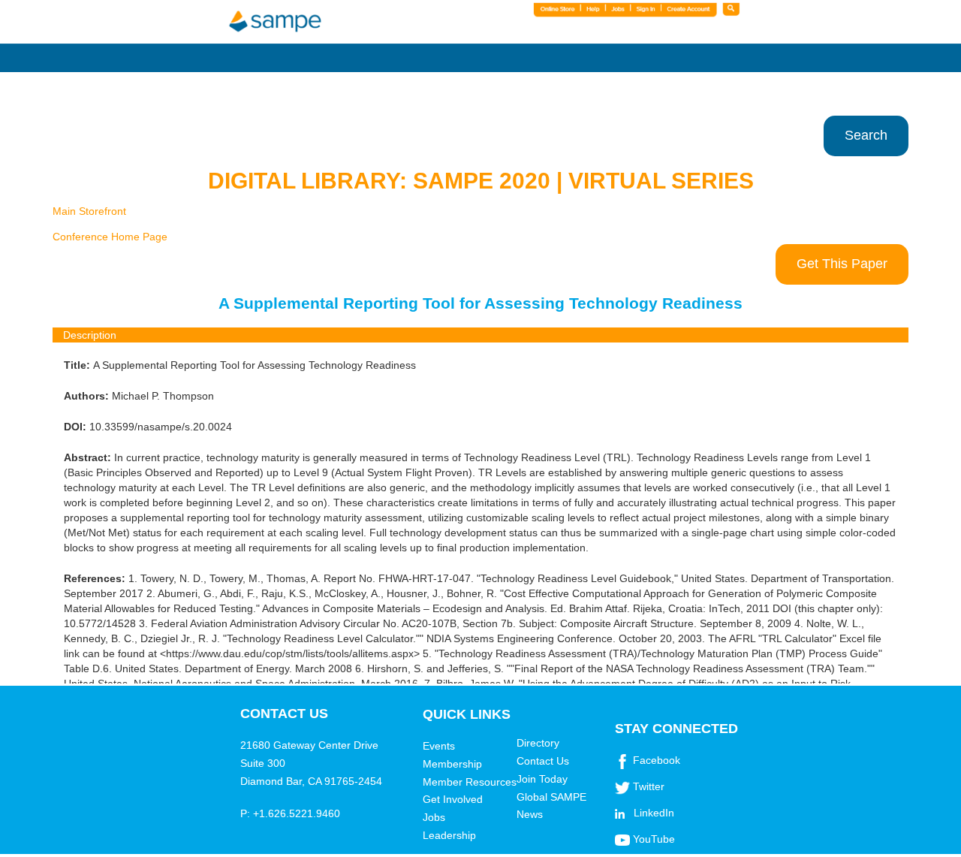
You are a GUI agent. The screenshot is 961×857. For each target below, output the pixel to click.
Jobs (434, 817)
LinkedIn (654, 813)
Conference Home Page (110, 237)
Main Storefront (89, 211)
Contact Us (543, 761)
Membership (452, 764)
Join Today (542, 779)
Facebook (656, 760)
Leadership (449, 835)
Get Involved (453, 799)
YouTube (654, 839)
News (530, 814)
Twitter (648, 786)
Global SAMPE (551, 797)
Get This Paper (842, 263)
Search (866, 135)
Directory (538, 743)
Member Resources (470, 782)
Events (439, 746)
